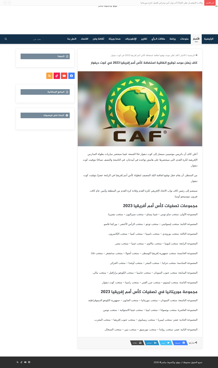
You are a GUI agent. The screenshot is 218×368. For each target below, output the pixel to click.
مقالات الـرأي (158, 39)
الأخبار (196, 39)
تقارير (144, 39)
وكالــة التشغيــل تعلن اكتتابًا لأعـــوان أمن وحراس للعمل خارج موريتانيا (173, 2)
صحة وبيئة (115, 39)
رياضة (172, 39)
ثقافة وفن (98, 39)
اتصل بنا (71, 39)
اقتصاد (84, 39)
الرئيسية (208, 39)
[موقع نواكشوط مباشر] (109, 20)
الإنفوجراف (131, 39)
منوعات (184, 39)
